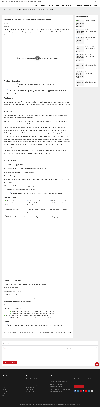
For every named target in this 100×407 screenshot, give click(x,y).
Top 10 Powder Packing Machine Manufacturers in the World (91, 30)
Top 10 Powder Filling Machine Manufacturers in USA (91, 82)
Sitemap (78, 404)
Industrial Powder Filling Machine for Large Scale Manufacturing (90, 21)
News (10, 9)
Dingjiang (4, 9)
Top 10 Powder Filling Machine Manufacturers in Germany (91, 47)
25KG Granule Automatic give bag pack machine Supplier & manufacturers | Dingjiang (33, 9)
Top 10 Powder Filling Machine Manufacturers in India (91, 64)
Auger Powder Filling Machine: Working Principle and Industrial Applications (90, 55)
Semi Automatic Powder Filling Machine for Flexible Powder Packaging (91, 38)
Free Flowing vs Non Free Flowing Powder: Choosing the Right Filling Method (91, 72)
